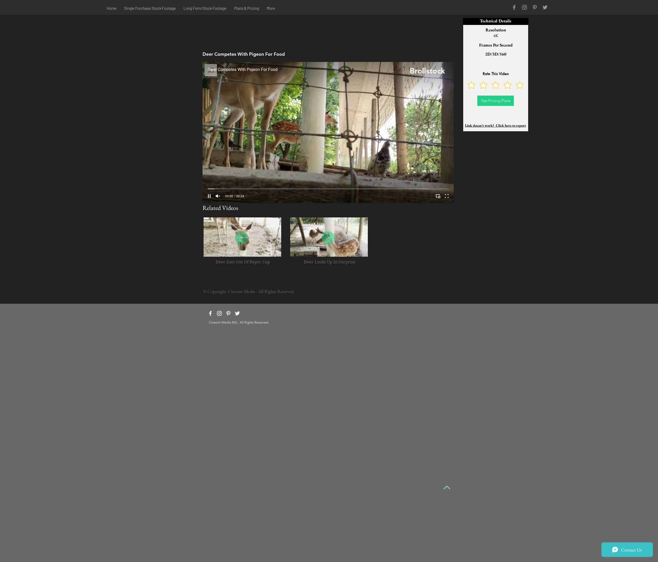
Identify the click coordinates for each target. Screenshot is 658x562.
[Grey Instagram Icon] (524, 7)
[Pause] (209, 196)
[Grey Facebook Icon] (514, 7)
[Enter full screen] (446, 196)
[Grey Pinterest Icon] (535, 7)
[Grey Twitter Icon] (545, 7)
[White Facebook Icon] (210, 313)
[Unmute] (218, 196)
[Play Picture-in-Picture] (438, 196)
